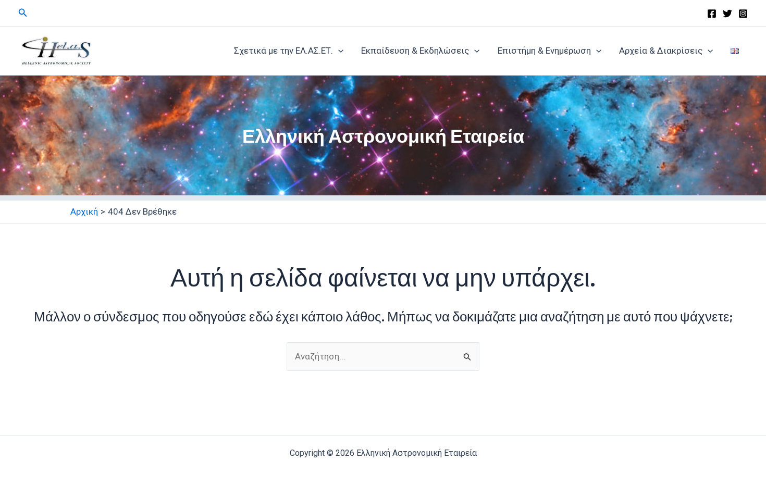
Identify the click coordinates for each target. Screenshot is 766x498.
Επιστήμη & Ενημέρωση (544, 50)
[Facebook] (711, 13)
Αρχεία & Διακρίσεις (660, 50)
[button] (23, 12)
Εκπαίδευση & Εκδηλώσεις (415, 50)
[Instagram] (743, 13)
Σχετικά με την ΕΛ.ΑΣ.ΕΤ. (283, 50)
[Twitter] (727, 13)
